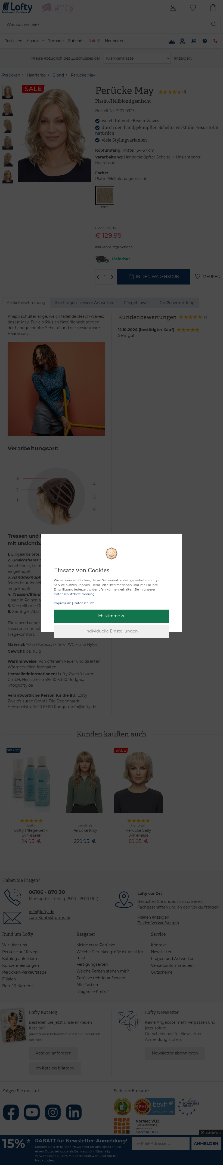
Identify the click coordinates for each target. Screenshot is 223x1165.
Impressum (62, 603)
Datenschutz (84, 603)
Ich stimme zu (112, 615)
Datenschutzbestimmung (74, 594)
